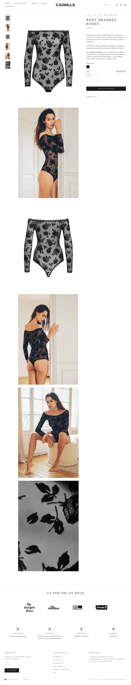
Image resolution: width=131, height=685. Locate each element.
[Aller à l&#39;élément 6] (7, 65)
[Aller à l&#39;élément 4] (7, 46)
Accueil (89, 15)
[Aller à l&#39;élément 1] (7, 18)
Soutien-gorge (20, 3)
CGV (54, 672)
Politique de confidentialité (61, 669)
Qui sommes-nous (58, 663)
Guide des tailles (121, 71)
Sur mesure (9, 6)
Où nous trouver (58, 660)
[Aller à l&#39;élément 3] (7, 37)
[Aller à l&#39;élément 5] (7, 56)
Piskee (124, 679)
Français (107, 5)
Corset (8, 3)
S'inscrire (11, 670)
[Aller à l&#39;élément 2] (7, 28)
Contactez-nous (57, 657)
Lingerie (34, 3)
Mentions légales (58, 666)
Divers (44, 3)
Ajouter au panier (106, 89)
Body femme (98, 15)
